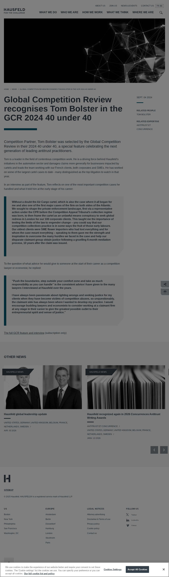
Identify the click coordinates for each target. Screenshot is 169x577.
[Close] (163, 569)
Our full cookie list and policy (39, 573)
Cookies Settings (112, 569)
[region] (84, 569)
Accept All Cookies (137, 569)
